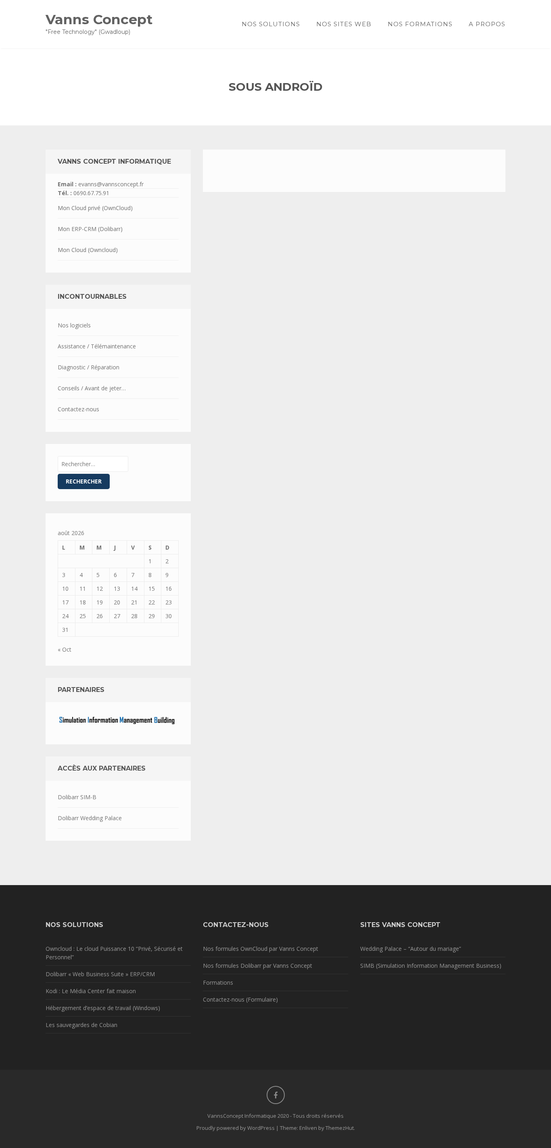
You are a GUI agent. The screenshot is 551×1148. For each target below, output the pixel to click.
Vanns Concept (99, 19)
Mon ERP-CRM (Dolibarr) (90, 229)
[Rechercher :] (93, 464)
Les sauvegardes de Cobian (81, 1025)
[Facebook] (276, 1095)
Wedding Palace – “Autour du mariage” (410, 948)
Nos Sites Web (344, 24)
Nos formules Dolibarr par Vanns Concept (257, 965)
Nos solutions (271, 24)
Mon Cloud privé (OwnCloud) (95, 208)
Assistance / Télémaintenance (97, 346)
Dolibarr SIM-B (77, 797)
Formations (218, 982)
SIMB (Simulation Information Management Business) (430, 965)
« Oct (64, 649)
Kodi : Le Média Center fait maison (91, 991)
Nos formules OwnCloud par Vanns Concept (260, 948)
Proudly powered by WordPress (235, 1127)
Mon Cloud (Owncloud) (88, 250)
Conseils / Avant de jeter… (92, 388)
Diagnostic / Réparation (88, 367)
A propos (487, 24)
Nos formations (420, 24)
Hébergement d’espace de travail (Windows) (103, 1008)
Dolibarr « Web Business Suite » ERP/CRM (100, 974)
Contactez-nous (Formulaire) (240, 999)
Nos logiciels (74, 325)
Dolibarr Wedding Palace (90, 818)
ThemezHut (340, 1127)
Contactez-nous (78, 409)
